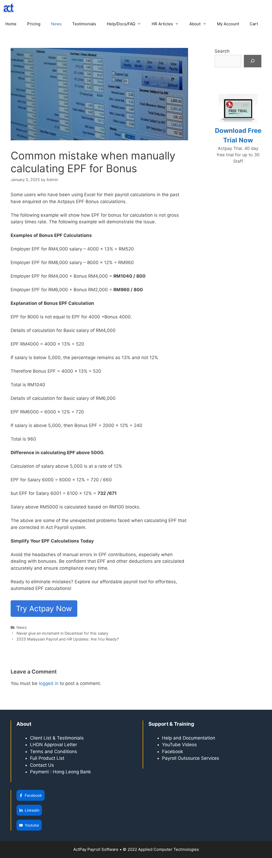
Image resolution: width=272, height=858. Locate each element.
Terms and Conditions (53, 751)
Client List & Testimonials (57, 738)
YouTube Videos (179, 744)
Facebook (173, 751)
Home (10, 23)
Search (222, 51)
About (195, 23)
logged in (48, 683)
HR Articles (162, 23)
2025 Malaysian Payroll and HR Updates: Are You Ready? (67, 639)
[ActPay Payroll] (10, 8)
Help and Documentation (188, 738)
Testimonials (84, 23)
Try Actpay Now (44, 608)
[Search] (252, 61)
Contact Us (42, 765)
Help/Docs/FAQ (121, 23)
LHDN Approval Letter (53, 744)
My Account (228, 23)
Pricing (33, 23)
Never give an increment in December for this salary (62, 633)
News (56, 23)
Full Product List (47, 758)
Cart (254, 23)
